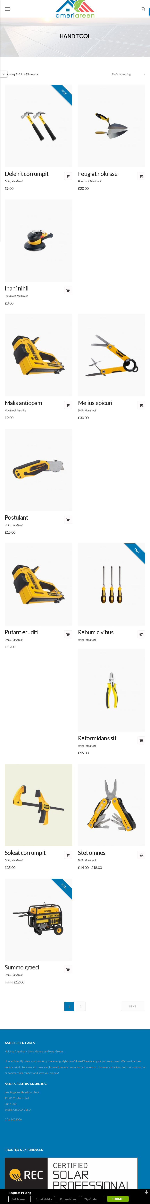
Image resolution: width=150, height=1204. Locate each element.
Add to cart (68, 176)
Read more (141, 634)
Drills (7, 181)
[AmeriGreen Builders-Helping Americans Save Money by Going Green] (75, 9)
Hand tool (17, 181)
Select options (141, 855)
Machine (21, 410)
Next (132, 1006)
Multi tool (95, 181)
